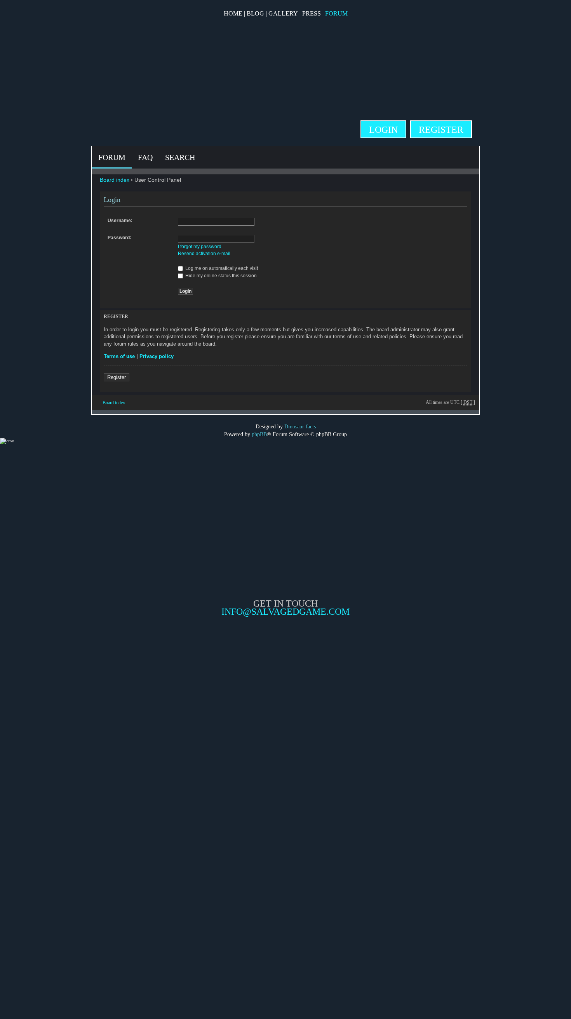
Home (233, 13)
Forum (336, 13)
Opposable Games (285, 682)
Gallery (283, 13)
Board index (114, 180)
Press (311, 13)
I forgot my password (199, 246)
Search (180, 157)
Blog (255, 13)
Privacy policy (156, 356)
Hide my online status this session (220, 275)
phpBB (259, 434)
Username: (120, 220)
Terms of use (119, 356)
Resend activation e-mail (204, 253)
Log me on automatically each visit (221, 268)
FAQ (145, 157)
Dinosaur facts (300, 426)
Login (383, 130)
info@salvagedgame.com (285, 612)
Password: (119, 237)
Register (441, 130)
